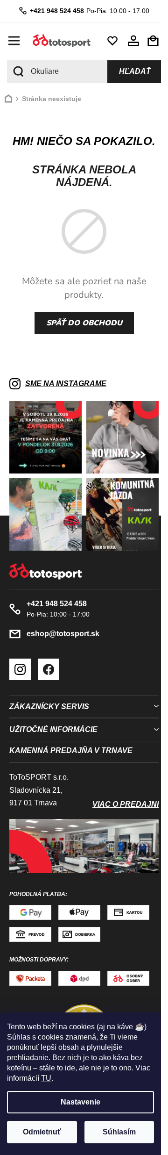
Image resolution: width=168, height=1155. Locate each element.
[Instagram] (20, 669)
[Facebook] (48, 669)
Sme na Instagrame (65, 383)
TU (46, 1078)
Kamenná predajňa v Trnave (71, 750)
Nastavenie (80, 1102)
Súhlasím (119, 1132)
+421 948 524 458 (57, 10)
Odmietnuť (42, 1132)
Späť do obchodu (84, 323)
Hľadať (135, 71)
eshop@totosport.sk (63, 634)
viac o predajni (125, 804)
